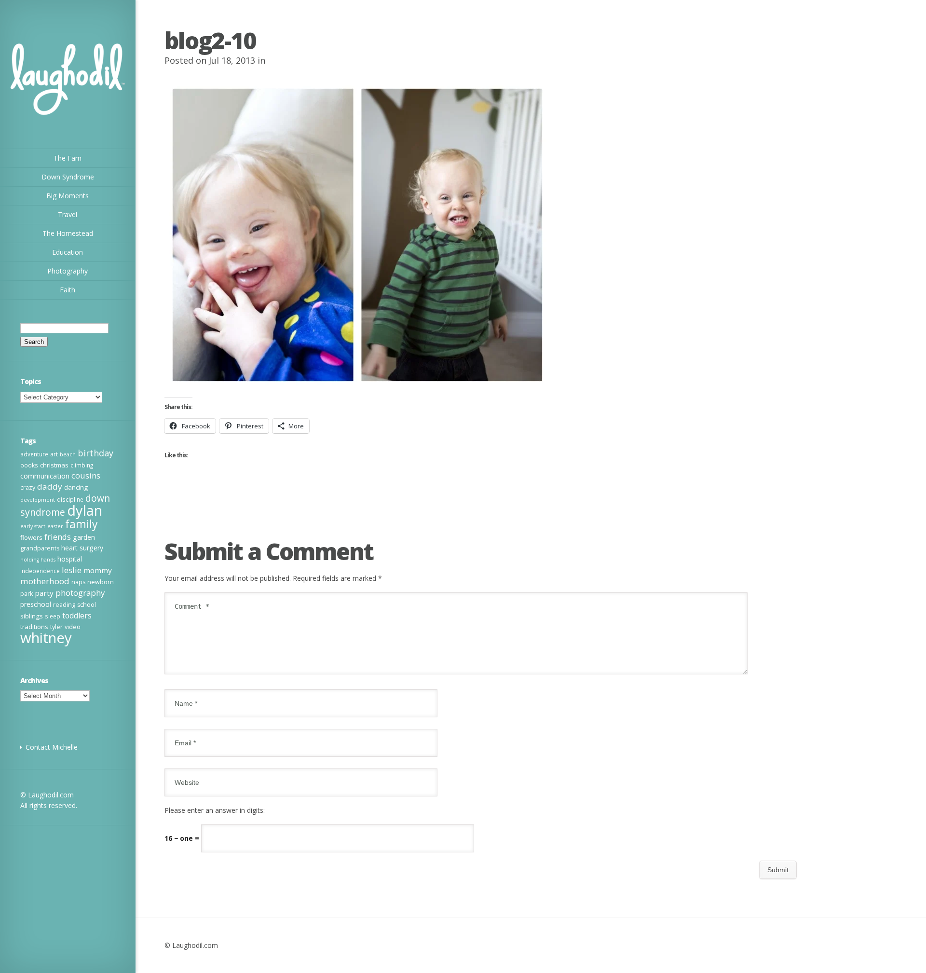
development (37, 499)
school (86, 605)
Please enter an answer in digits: (214, 810)
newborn (100, 582)
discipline (70, 499)
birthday (95, 453)
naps (78, 582)
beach (68, 454)
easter (55, 526)
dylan (84, 510)
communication (44, 475)
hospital (69, 558)
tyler (56, 627)
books (29, 465)
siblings (31, 616)
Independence (40, 571)
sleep (52, 616)
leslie (72, 570)
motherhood (44, 581)
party (44, 593)
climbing (81, 465)
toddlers (77, 615)
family (81, 524)
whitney (46, 637)
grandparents (39, 548)
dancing (76, 487)
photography (80, 592)
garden (84, 537)
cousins (85, 475)
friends (57, 537)
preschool (35, 604)
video (73, 627)
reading (64, 605)
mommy (97, 570)
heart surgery (82, 547)
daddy (49, 486)
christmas (54, 465)
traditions (34, 626)
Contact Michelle (52, 747)
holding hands (37, 559)
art (54, 454)
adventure (34, 454)
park (26, 593)
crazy (27, 487)
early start (32, 526)
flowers (31, 537)
